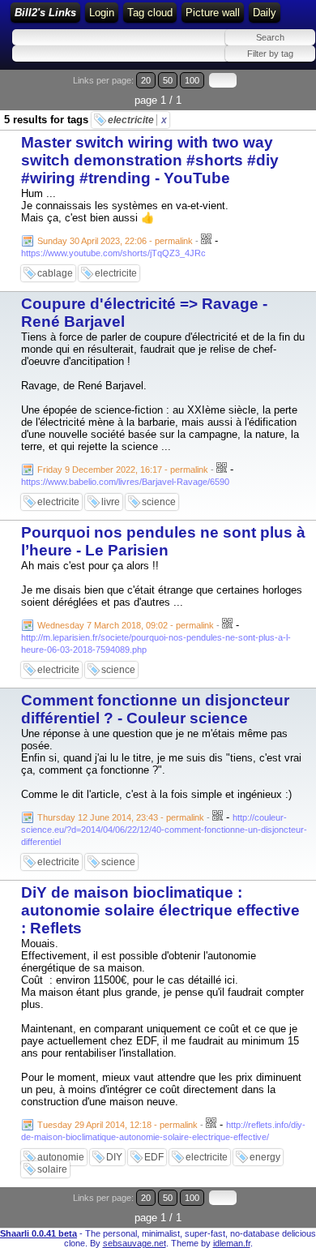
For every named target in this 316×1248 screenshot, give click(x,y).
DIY (114, 1157)
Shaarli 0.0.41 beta (38, 1233)
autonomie (60, 1157)
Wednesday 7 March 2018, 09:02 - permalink (125, 625)
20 (146, 80)
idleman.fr (231, 1243)
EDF (154, 1157)
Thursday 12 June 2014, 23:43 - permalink (120, 817)
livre (110, 502)
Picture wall (213, 12)
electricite (137, 120)
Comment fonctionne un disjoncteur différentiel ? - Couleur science (155, 709)
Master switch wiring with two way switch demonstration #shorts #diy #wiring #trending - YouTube (150, 160)
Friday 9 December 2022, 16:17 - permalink (122, 469)
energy (265, 1157)
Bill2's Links (45, 12)
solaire (52, 1169)
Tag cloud (150, 12)
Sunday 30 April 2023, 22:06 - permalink (115, 241)
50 (168, 80)
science (159, 502)
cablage (55, 273)
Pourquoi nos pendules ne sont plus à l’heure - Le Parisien (163, 541)
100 (192, 80)
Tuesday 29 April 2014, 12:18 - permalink (117, 1125)
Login (101, 12)
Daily (264, 12)
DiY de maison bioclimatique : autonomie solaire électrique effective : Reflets (160, 910)
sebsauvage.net (134, 1243)
